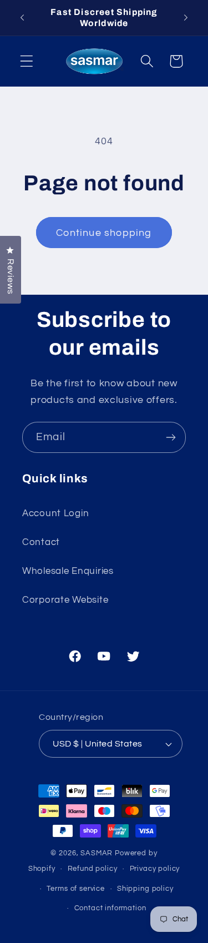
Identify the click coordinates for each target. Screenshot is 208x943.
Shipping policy (145, 888)
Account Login (55, 513)
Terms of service (75, 888)
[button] (27, 61)
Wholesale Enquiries (68, 571)
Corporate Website (65, 600)
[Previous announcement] (22, 18)
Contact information (110, 908)
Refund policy (93, 869)
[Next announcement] (186, 18)
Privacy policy (155, 869)
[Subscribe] (170, 437)
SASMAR (96, 853)
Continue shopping (103, 233)
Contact (41, 542)
